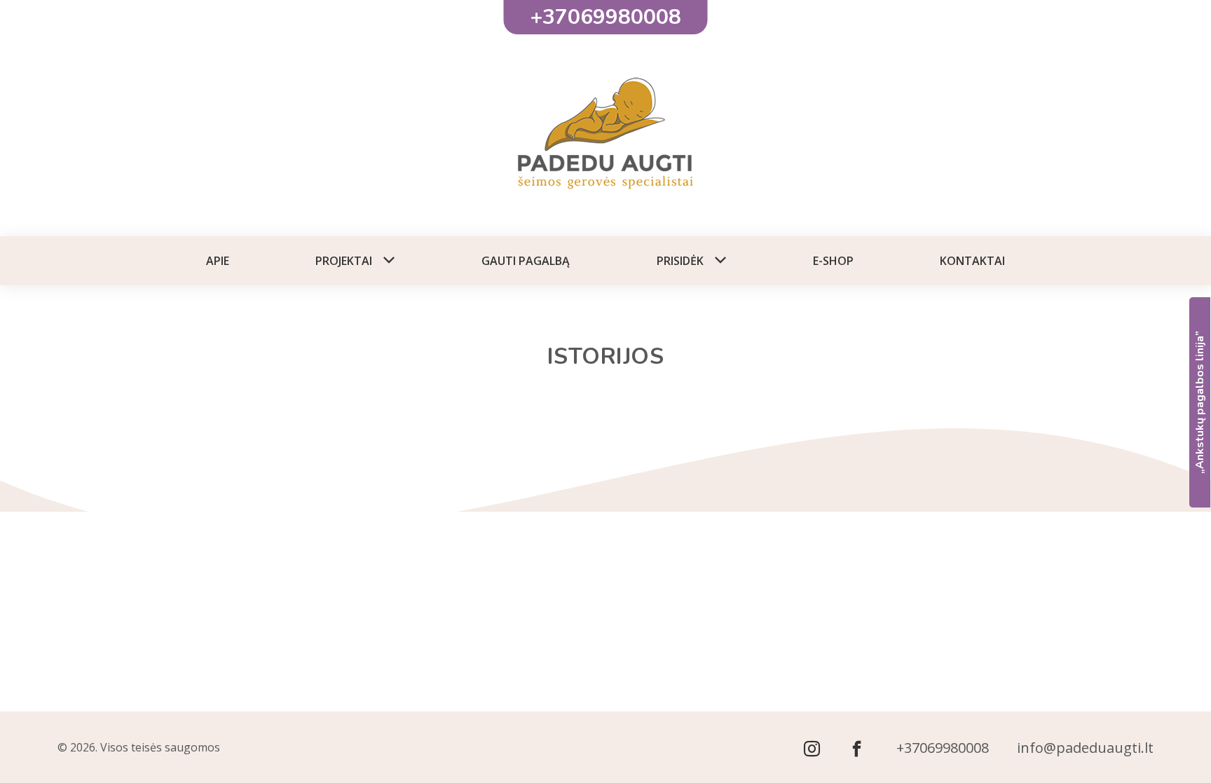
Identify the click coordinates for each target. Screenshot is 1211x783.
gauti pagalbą (525, 260)
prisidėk (680, 260)
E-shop (833, 260)
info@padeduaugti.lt (1085, 747)
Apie (217, 260)
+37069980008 (942, 747)
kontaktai (972, 260)
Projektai (343, 260)
